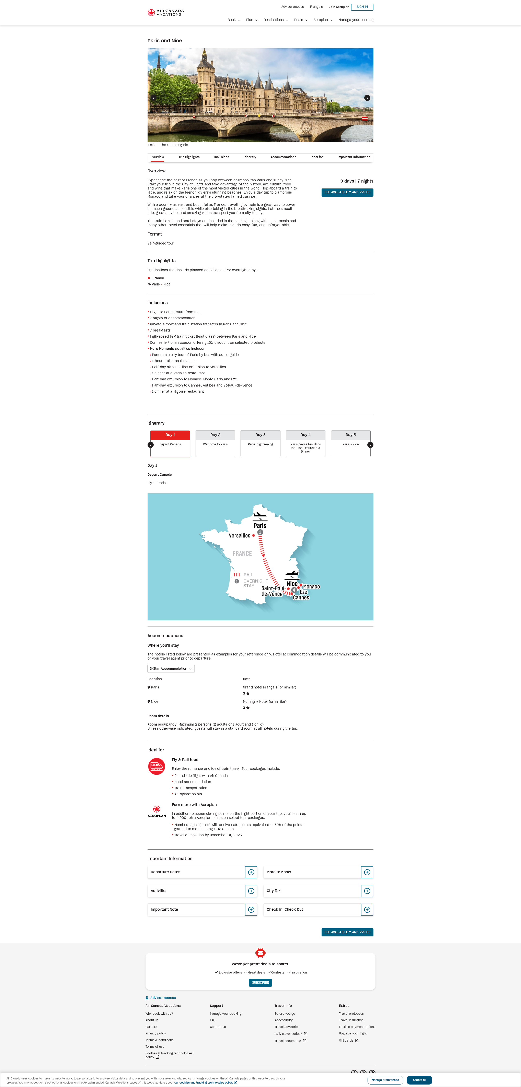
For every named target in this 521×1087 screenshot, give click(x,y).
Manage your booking (355, 20)
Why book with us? (159, 1013)
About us (152, 1020)
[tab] (159, 158)
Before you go (285, 1013)
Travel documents (288, 1041)
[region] (260, 1080)
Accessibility (284, 1020)
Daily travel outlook (289, 1034)
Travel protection (351, 1013)
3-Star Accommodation (168, 668)
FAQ (212, 1020)
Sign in (365, 7)
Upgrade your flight (353, 1033)
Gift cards (346, 1040)
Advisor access (292, 7)
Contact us (218, 1027)
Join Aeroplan (339, 7)
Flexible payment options (357, 1027)
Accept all (419, 1080)
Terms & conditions (160, 1040)
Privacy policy (156, 1033)
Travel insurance (351, 1020)
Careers (151, 1027)
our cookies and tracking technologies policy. (203, 1082)
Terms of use (155, 1046)
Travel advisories (287, 1027)
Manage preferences (385, 1080)
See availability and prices (347, 192)
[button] (234, 20)
